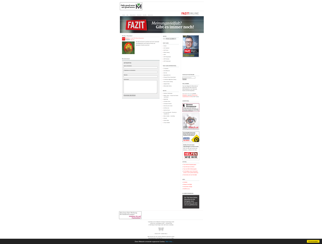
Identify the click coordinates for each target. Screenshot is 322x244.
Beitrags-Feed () (187, 184)
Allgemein (132, 39)
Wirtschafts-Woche (168, 85)
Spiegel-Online (167, 83)
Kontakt (144, 15)
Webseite (125, 74)
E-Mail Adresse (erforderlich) (129, 70)
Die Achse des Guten (168, 105)
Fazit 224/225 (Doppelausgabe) (189, 164)
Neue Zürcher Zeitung (168, 81)
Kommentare (126, 79)
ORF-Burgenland (167, 56)
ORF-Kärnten (166, 58)
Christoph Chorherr (168, 103)
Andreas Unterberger (168, 93)
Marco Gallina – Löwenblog (169, 116)
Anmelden (185, 182)
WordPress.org (186, 188)
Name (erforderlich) (128, 65)
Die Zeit (165, 72)
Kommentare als (187, 186)
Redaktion (128, 38)
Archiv (164, 38)
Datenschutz (133, 15)
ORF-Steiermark (167, 61)
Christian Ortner (167, 101)
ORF (165, 54)
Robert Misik (166, 120)
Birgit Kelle (166, 99)
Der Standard (166, 48)
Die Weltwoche (167, 70)
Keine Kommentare (140, 38)
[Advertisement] (173, 6)
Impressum (150, 15)
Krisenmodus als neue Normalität (190, 174)
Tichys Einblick (167, 122)
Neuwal (165, 118)
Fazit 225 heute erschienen (188, 166)
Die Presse (166, 50)
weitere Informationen (167, 238)
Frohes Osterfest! (127, 36)
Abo (127, 15)
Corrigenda (166, 68)
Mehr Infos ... (170, 241)
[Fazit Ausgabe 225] (190, 57)
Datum (165, 45)
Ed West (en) (166, 107)
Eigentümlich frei (167, 75)
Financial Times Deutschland (170, 77)
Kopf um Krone (167, 110)
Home (123, 15)
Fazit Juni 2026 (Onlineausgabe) (190, 168)
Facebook (139, 15)
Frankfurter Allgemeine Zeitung (170, 79)
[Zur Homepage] (162, 32)
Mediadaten (184, 95)
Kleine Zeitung (166, 52)
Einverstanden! (313, 241)
